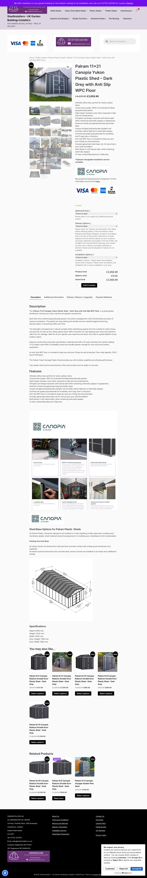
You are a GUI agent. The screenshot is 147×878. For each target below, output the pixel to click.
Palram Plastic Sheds (56, 58)
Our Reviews (100, 830)
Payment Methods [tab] (104, 297)
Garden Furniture (80, 18)
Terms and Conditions (60, 820)
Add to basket (89, 285)
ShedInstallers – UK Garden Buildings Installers (23, 18)
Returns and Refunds (60, 823)
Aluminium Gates (98, 18)
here (98, 181)
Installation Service (59, 830)
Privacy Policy (101, 835)
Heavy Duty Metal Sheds (75, 11)
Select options (37, 693)
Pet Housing (114, 18)
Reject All (123, 869)
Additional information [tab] (54, 297)
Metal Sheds (56, 11)
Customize (110, 869)
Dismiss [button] (129, 3)
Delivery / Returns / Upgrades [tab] (80, 297)
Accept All (136, 869)
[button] (68, 67)
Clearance (127, 18)
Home (31, 58)
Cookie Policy (101, 823)
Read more (58, 798)
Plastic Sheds (95, 11)
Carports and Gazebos (59, 18)
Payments (99, 820)
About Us (55, 816)
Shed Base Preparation (60, 834)
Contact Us (100, 816)
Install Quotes (101, 827)
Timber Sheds (111, 11)
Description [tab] (36, 297)
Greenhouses (126, 11)
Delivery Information (59, 827)
